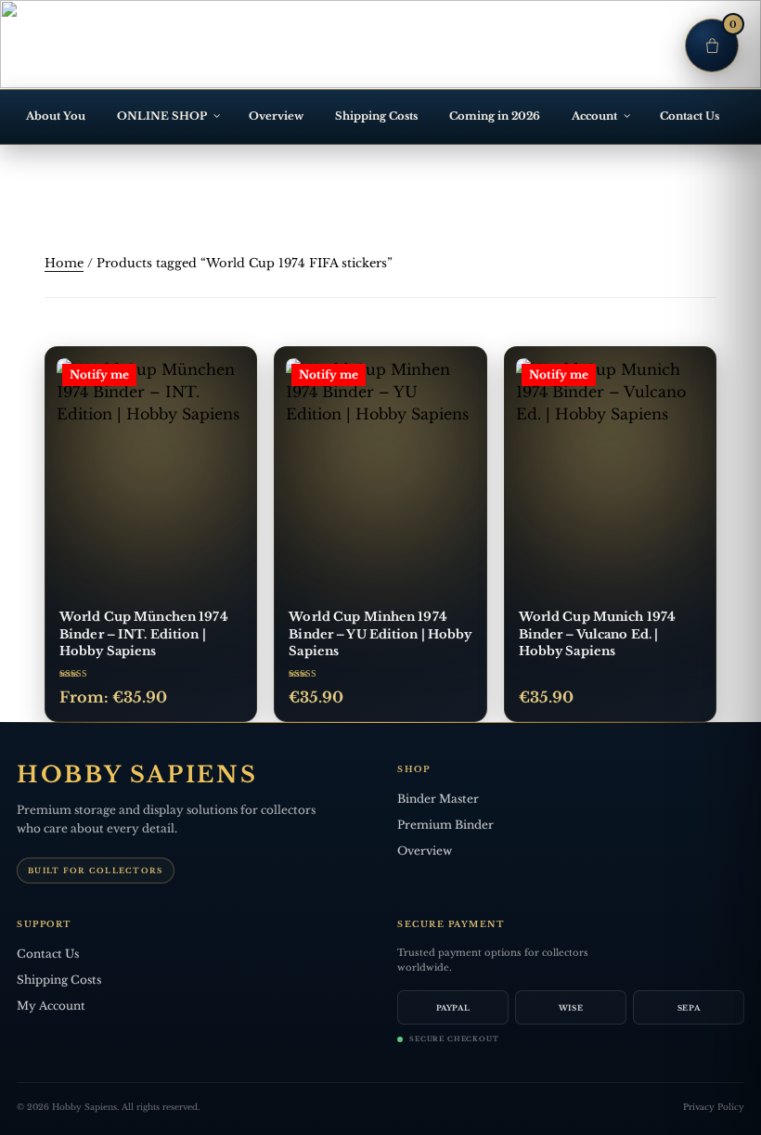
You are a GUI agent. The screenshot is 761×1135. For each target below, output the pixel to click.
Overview (276, 116)
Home (64, 263)
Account (594, 116)
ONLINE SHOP (162, 116)
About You (55, 116)
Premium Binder (445, 825)
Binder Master (438, 799)
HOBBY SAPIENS (137, 775)
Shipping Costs (376, 116)
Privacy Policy (713, 1107)
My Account (51, 1005)
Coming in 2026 (494, 116)
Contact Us (689, 116)
